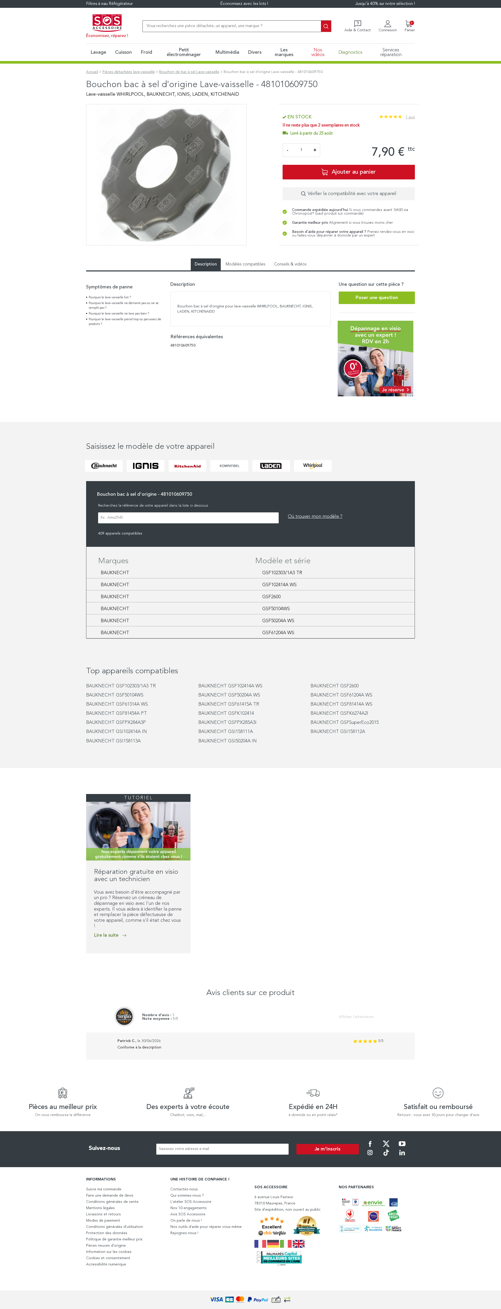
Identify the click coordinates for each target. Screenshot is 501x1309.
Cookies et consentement (108, 1258)
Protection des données (106, 1233)
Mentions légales (100, 1208)
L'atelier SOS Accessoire (190, 1202)
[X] (386, 1147)
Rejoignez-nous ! (184, 1233)
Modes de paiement (103, 1220)
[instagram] (370, 1156)
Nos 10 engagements (188, 1208)
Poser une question (377, 297)
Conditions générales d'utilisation (114, 1227)
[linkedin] (402, 1156)
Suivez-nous (104, 1148)
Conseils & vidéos (290, 264)
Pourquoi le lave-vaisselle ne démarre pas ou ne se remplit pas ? (124, 306)
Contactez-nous (184, 1189)
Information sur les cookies (109, 1252)
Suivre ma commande (103, 1189)
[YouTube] (402, 1147)
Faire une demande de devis (109, 1195)
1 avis (410, 117)
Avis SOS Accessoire (187, 1214)
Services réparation (391, 52)
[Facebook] (370, 1147)
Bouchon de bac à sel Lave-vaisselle (189, 72)
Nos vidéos (318, 52)
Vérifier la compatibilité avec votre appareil (352, 193)
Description (206, 264)
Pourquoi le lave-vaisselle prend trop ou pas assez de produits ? (125, 322)
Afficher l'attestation (356, 1017)
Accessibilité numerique (106, 1264)
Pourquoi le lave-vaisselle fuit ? (110, 297)
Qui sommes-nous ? (187, 1195)
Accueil (92, 72)
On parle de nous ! (186, 1220)
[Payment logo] (250, 1299)
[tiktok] (386, 1156)
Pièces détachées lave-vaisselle (129, 72)
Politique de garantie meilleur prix (114, 1239)
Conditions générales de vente (112, 1202)
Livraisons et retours (103, 1214)
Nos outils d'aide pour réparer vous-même (206, 1227)
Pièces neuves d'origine (106, 1245)
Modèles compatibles (245, 264)
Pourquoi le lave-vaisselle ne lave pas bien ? (119, 313)
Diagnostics (350, 52)
